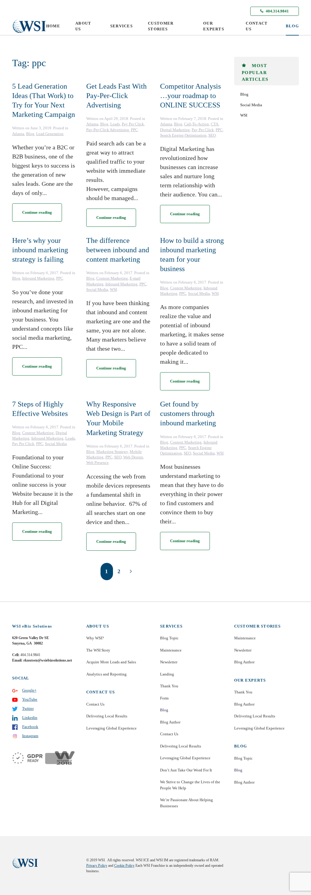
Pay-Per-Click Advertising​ (107, 130)
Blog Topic (169, 638)
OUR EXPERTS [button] (213, 26)
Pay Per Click (133, 124)
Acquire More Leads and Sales (111, 662)
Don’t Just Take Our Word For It (186, 770)
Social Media (97, 289)
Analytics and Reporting (106, 674)
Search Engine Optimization (183, 135)
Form (164, 698)
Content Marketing (112, 278)
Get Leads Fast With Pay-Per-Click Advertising (116, 95)
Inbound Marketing (38, 278)
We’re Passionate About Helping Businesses (186, 803)
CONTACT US (257, 26)
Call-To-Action (196, 124)
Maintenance (171, 650)
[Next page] (130, 571)
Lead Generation (49, 133)
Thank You (169, 686)
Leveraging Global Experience (111, 728)
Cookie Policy (124, 865)
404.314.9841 (277, 11)
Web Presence (97, 462)
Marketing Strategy (112, 451)
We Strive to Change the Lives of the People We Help (190, 785)
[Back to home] (29, 26)
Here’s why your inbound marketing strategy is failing (40, 250)
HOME (53, 26)
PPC (134, 130)
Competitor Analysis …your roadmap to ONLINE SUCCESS (190, 95)
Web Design (133, 457)
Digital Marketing (175, 130)
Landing (167, 674)
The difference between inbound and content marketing (117, 250)
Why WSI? (95, 638)
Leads (115, 124)
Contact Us (95, 704)
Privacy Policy (96, 865)
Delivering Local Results (106, 716)
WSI (113, 289)
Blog (30, 133)
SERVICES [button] (121, 26)
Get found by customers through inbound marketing (188, 413)
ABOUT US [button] (83, 26)
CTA (214, 124)
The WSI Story (98, 650)
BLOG (292, 26)
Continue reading (37, 212)
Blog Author (170, 722)
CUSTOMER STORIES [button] (160, 26)
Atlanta (18, 133)
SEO (212, 135)
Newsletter (168, 662)
